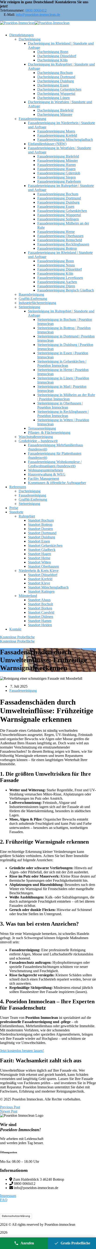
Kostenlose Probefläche (17, 637)
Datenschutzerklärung (16, 1216)
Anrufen (27, 1243)
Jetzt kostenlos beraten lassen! (22, 1051)
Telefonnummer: (12, 10)
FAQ (3, 1200)
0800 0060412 (36, 10)
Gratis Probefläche (75, 1243)
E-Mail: (9, 15)
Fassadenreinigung (23, 690)
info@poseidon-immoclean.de (38, 15)
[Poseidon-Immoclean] (17, 23)
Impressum (8, 1196)
